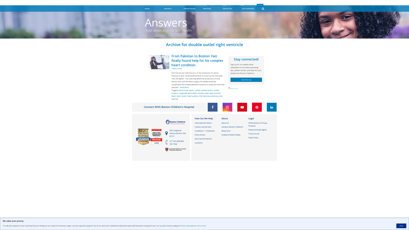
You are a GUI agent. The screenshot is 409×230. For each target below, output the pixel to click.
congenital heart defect (188, 93)
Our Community (248, 8)
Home (147, 8)
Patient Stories (189, 8)
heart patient (192, 96)
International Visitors (203, 123)
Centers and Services (203, 127)
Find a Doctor (200, 135)
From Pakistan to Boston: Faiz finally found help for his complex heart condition (197, 60)
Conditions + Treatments (205, 131)
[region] (204, 224)
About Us (225, 123)
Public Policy (253, 138)
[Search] (263, 8)
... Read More (183, 87)
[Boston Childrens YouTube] (242, 107)
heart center (182, 96)
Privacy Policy (185, 226)
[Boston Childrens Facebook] (212, 107)
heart (173, 96)
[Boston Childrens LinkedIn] (272, 107)
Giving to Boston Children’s (232, 127)
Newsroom (226, 131)
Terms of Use (201, 226)
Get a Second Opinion (203, 139)
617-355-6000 (175, 141)
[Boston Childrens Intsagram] (227, 107)
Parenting (207, 8)
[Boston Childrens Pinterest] (257, 107)
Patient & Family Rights (257, 130)
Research (167, 8)
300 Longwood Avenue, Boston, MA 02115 (177, 133)
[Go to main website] (175, 125)
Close (401, 226)
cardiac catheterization (204, 90)
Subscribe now (246, 80)
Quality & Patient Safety (231, 135)
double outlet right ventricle (209, 93)
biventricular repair (186, 90)
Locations (198, 143)
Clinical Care (227, 8)
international (204, 96)
